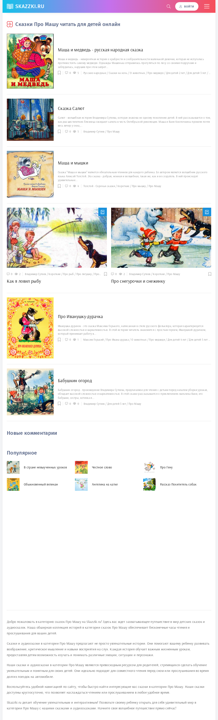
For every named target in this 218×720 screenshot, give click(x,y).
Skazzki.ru (29, 6)
